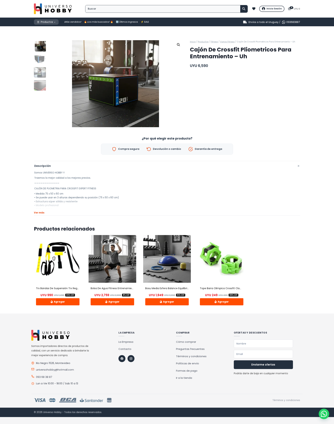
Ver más (39, 212)
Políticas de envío (187, 363)
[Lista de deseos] (254, 9)
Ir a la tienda (184, 378)
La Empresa (125, 342)
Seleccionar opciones (221, 301)
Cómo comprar (186, 342)
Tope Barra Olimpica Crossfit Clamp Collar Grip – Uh (231, 288)
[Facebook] (121, 358)
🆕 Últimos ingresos (127, 21)
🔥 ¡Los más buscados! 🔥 (98, 21)
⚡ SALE (145, 21)
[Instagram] (131, 358)
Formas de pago (186, 371)
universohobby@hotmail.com (55, 369)
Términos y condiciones (191, 356)
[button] (178, 45)
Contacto (124, 349)
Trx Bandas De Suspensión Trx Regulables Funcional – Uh (70, 288)
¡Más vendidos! (72, 21)
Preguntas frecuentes (190, 349)
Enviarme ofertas (263, 364)
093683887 (293, 22)
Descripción (167, 166)
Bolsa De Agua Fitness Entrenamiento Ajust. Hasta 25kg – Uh (127, 288)
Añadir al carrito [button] (57, 301)
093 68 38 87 (44, 377)
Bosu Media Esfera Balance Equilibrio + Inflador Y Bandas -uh (181, 288)
